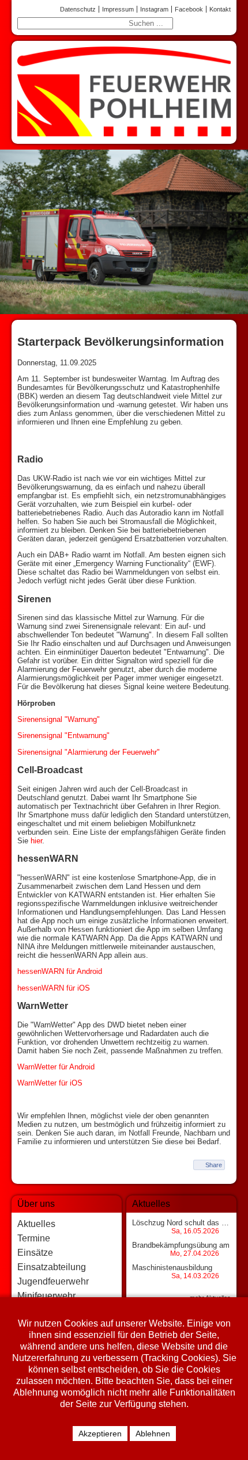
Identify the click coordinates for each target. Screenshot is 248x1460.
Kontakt (220, 9)
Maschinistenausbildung (172, 1267)
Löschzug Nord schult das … (180, 1222)
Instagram (154, 9)
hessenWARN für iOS (53, 988)
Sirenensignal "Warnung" (58, 719)
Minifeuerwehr (46, 1296)
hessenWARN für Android (59, 971)
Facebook (189, 9)
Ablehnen (153, 1433)
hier (36, 840)
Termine (33, 1238)
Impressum (118, 9)
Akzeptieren (100, 1433)
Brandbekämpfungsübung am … (185, 1245)
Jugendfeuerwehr (53, 1281)
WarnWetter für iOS (49, 1083)
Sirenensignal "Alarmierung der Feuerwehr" (88, 752)
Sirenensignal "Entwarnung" (63, 735)
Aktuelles (36, 1224)
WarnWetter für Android (56, 1066)
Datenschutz (78, 9)
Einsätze (35, 1253)
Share (213, 1164)
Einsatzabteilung (51, 1267)
